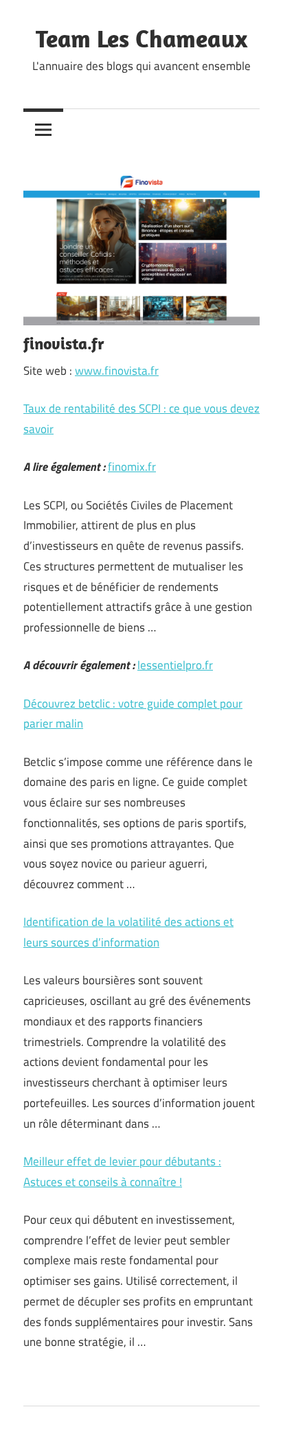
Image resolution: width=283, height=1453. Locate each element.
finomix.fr (132, 467)
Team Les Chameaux (141, 38)
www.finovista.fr (117, 371)
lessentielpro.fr (175, 665)
